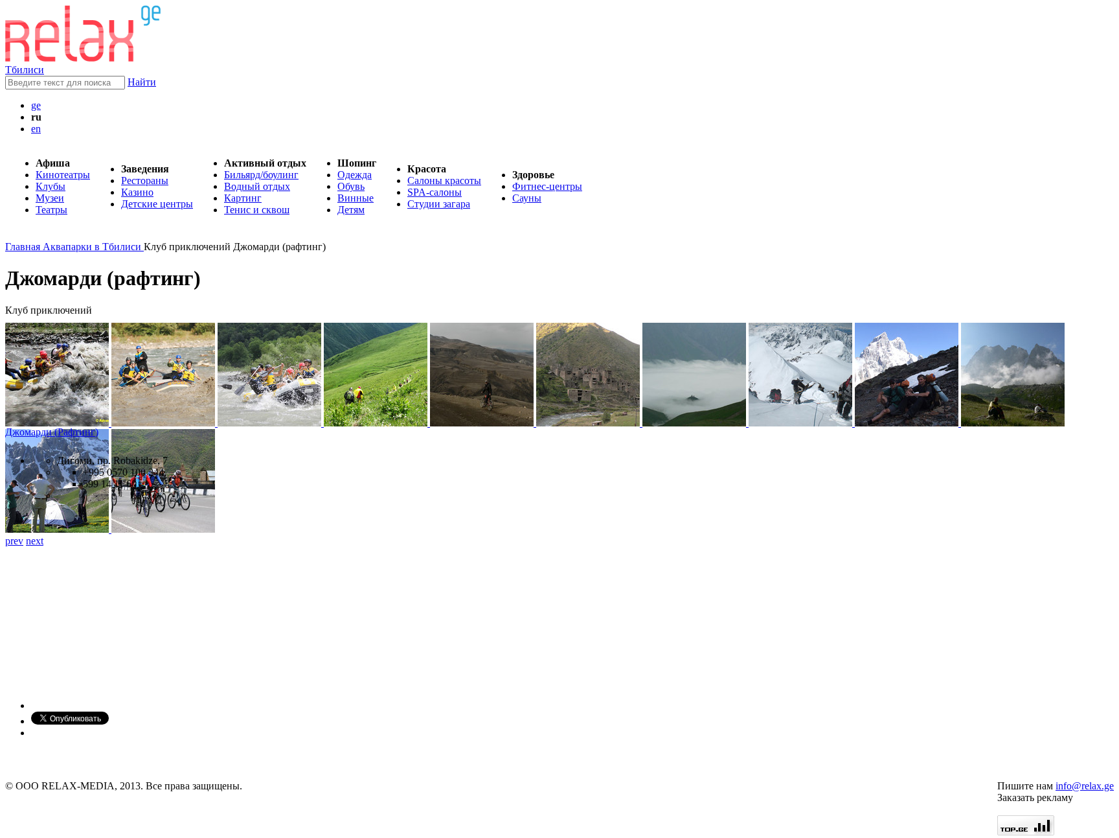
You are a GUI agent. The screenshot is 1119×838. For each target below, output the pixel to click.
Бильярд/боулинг (261, 174)
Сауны (526, 198)
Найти (142, 81)
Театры (51, 209)
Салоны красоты (444, 180)
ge (36, 105)
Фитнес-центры (547, 186)
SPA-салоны (434, 192)
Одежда (354, 174)
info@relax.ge (1085, 785)
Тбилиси (24, 69)
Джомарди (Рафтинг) (51, 431)
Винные (355, 198)
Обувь (351, 186)
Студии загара (438, 203)
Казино (137, 192)
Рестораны (144, 180)
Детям (351, 209)
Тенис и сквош (256, 209)
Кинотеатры (63, 174)
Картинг (243, 198)
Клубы (50, 186)
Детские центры (157, 203)
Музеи (50, 198)
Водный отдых (257, 186)
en (36, 128)
